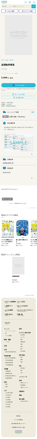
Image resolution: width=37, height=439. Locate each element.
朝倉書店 (9, 104)
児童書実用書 (8, 378)
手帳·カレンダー (24, 387)
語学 (20, 329)
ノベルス (7, 341)
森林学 (12, 60)
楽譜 (6, 386)
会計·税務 (22, 351)
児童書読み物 (8, 373)
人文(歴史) (7, 397)
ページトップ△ (29, 295)
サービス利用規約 (18, 419)
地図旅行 (22, 391)
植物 (7, 60)
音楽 (6, 384)
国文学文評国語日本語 (10, 351)
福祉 (21, 362)
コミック (6, 329)
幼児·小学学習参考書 (10, 358)
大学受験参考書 (9, 365)
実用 (20, 380)
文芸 (5, 349)
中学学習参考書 (9, 360)
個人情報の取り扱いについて (19, 423)
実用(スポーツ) (24, 382)
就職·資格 (22, 341)
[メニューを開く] (34, 2)
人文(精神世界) (9, 402)
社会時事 (22, 334)
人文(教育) (7, 406)
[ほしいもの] (30, 2)
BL (6, 333)
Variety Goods (24, 401)
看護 (21, 359)
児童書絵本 (8, 371)
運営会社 (18, 416)
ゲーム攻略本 (8, 335)
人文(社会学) (8, 395)
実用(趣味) (23, 385)
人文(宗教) (7, 399)
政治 (21, 346)
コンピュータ (23, 377)
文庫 (5, 346)
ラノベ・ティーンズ (10, 331)
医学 (21, 357)
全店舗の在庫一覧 (8, 163)
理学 (2, 60)
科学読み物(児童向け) (10, 375)
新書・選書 (7, 339)
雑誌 (20, 395)
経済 (21, 348)
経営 (21, 339)
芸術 (5, 382)
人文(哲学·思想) (9, 392)
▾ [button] (10, 6)
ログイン (11, 129)
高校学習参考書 (9, 362)
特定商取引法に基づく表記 (18, 427)
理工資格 (22, 368)
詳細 (33, 112)
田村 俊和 (4, 69)
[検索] (33, 6)
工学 (21, 372)
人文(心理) (7, 404)
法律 (21, 344)
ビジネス (22, 337)
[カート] (25, 2)
